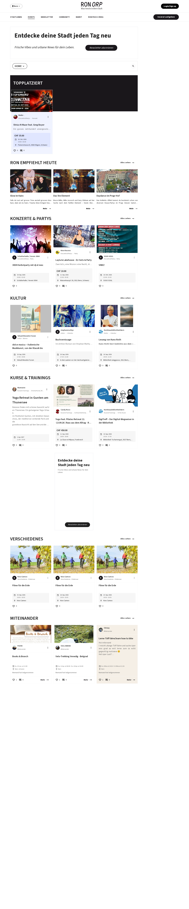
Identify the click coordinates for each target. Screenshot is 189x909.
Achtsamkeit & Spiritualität (80, 413)
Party (32, 259)
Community (64, 17)
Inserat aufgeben (166, 16)
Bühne (25, 338)
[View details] (30, 181)
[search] (133, 66)
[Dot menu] (48, 117)
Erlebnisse (31, 579)
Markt (79, 17)
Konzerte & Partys (24, 118)
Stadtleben (16, 17)
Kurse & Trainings (23, 391)
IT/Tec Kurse (122, 413)
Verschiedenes (22, 579)
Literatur (70, 333)
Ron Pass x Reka (95, 17)
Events (31, 17)
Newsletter (47, 17)
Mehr (45, 208)
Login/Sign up (170, 6)
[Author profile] (15, 117)
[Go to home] (91, 4)
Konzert (34, 118)
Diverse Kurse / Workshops (37, 391)
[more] (48, 257)
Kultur (19, 338)
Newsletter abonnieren (101, 47)
